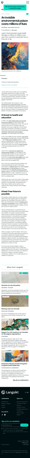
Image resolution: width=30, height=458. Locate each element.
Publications (4, 401)
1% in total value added (15, 157)
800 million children (11, 139)
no (25, 392)
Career (3, 407)
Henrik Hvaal (4, 311)
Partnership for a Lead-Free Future (10, 104)
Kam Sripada (11, 27)
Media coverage (5, 403)
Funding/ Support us (22, 409)
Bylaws (19, 414)
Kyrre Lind (16, 27)
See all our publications (21, 380)
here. (4, 433)
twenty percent (23, 144)
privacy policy (19, 430)
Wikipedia (18, 452)
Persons (19, 405)
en (28, 392)
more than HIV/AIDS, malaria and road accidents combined (14, 131)
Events (3, 405)
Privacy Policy (5, 444)
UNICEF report (13, 166)
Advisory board (21, 407)
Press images (20, 413)
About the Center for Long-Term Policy (22, 402)
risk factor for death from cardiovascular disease (12, 151)
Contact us (20, 411)
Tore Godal (10, 287)
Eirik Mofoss (4, 27)
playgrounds (15, 168)
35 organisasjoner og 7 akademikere (10, 367)
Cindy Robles (4, 336)
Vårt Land (14, 30)
